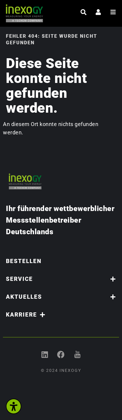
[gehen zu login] (98, 12)
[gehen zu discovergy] (61, 354)
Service (19, 279)
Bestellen (23, 261)
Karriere (21, 314)
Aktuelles (24, 296)
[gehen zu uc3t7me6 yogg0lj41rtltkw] (77, 354)
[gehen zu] (83, 12)
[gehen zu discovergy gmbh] (45, 354)
